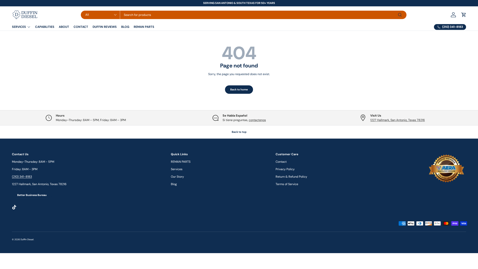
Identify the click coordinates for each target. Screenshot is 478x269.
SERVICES (19, 27)
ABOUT (64, 27)
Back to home (239, 89)
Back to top (239, 132)
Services (176, 169)
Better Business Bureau (32, 195)
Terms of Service (287, 184)
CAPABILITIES (44, 27)
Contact (281, 162)
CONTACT (81, 27)
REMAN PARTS (144, 27)
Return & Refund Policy (291, 177)
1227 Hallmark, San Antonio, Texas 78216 (397, 120)
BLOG (125, 27)
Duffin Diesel (27, 239)
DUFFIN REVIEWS (105, 27)
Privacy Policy (285, 169)
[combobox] (243, 15)
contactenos (257, 120)
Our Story (177, 177)
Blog (174, 184)
